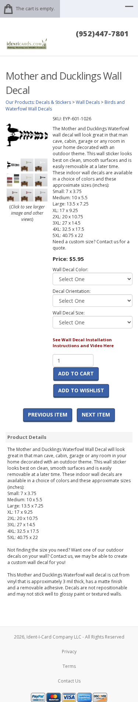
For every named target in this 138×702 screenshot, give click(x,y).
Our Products (19, 102)
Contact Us (69, 681)
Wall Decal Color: (70, 269)
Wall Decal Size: (69, 313)
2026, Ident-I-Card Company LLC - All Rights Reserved (69, 637)
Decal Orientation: (72, 291)
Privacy (69, 651)
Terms (69, 666)
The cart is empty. (35, 8)
